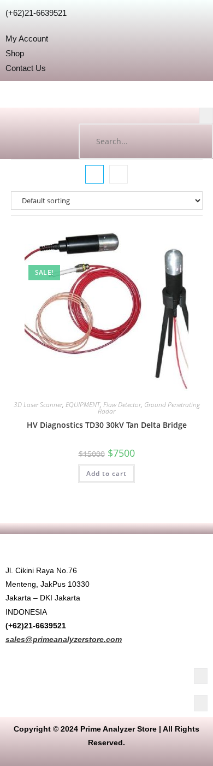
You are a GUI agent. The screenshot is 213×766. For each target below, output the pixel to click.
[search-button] (194, 141)
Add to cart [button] (106, 473)
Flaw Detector (122, 404)
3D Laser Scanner (38, 404)
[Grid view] (94, 174)
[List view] (118, 174)
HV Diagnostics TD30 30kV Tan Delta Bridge (107, 425)
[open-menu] (206, 115)
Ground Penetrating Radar (149, 408)
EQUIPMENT (83, 404)
